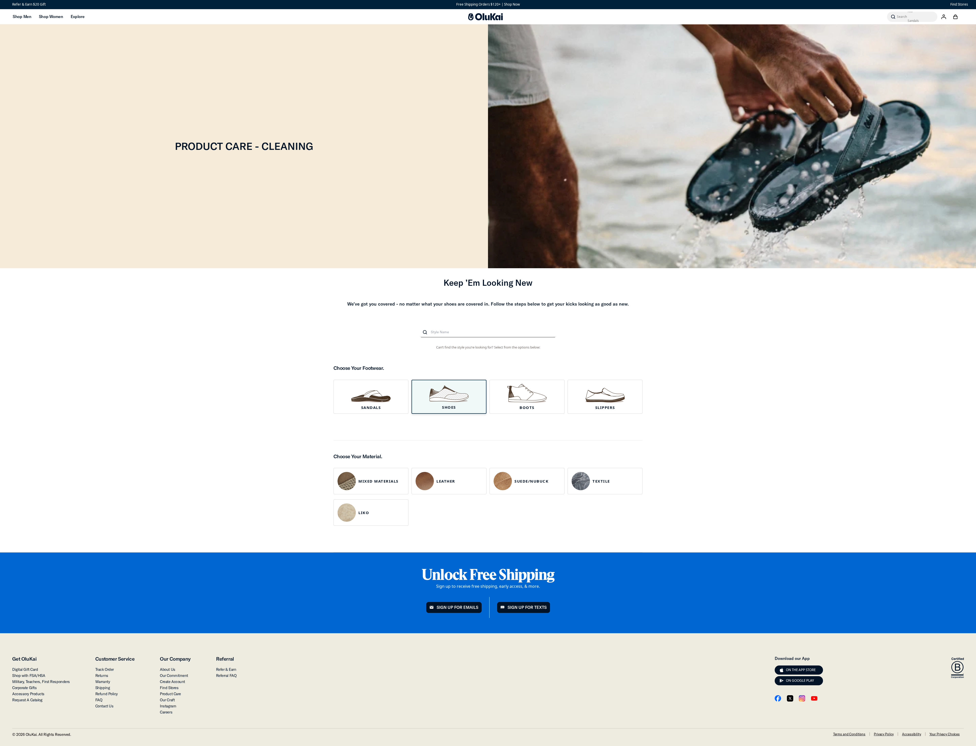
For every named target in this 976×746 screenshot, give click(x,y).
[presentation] (781, 670)
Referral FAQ (226, 675)
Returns (101, 675)
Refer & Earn (226, 669)
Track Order (104, 669)
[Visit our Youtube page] (814, 698)
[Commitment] (957, 668)
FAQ (98, 699)
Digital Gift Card (25, 669)
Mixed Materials (378, 481)
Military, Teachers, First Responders (41, 681)
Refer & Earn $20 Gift (29, 4)
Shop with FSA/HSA (28, 675)
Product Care (170, 693)
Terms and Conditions (849, 734)
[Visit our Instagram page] (802, 698)
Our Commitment (174, 675)
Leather (445, 481)
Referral (225, 659)
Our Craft (167, 699)
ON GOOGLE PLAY (800, 680)
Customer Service (114, 659)
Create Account (172, 681)
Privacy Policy (884, 734)
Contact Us (104, 706)
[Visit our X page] (790, 698)
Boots (527, 407)
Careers (166, 712)
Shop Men (22, 16)
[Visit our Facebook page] (778, 698)
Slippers (605, 407)
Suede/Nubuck (531, 481)
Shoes (449, 407)
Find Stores (959, 4)
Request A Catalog (27, 699)
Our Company (175, 659)
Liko (363, 512)
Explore (78, 16)
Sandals (371, 407)
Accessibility (911, 734)
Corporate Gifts (24, 687)
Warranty (102, 681)
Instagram (168, 706)
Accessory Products (28, 693)
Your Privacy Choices (944, 734)
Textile (601, 481)
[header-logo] (485, 16)
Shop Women (51, 16)
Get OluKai (24, 659)
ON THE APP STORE (801, 670)
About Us (167, 669)
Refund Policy (106, 693)
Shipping (102, 687)
